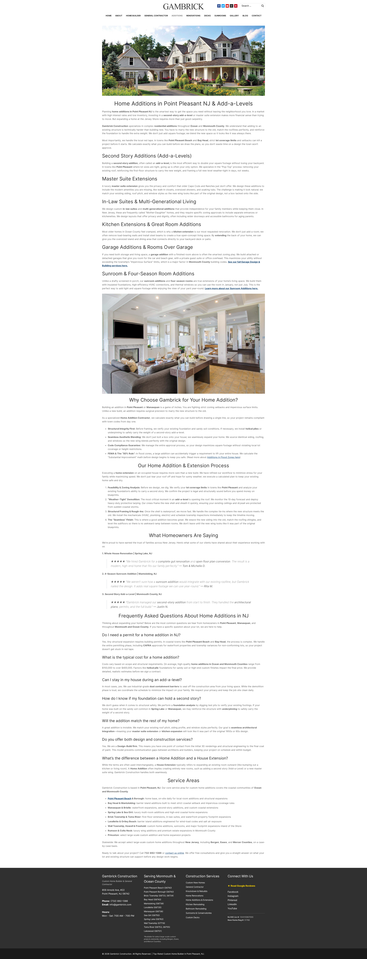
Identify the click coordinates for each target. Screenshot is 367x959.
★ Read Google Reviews (241, 885)
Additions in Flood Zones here (223, 457)
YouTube (232, 908)
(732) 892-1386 (119, 901)
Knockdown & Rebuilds (196, 891)
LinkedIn (232, 904)
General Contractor (195, 887)
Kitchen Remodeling (195, 904)
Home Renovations (194, 895)
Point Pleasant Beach (119, 798)
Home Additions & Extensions (199, 900)
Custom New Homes (195, 882)
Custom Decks (192, 917)
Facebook (233, 891)
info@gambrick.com (120, 904)
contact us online (174, 853)
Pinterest (232, 900)
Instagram (233, 896)
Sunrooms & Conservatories (199, 913)
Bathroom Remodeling (196, 908)
